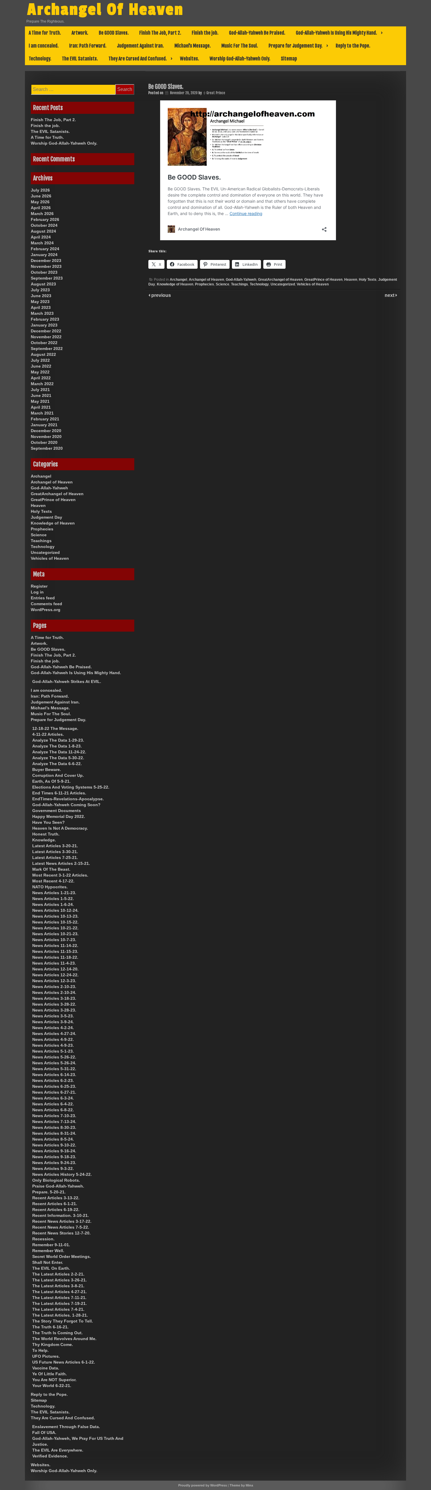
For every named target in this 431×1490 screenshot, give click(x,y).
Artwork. (80, 33)
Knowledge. (44, 840)
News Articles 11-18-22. (55, 957)
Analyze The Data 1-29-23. (58, 740)
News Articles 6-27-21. (54, 1092)
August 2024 (43, 231)
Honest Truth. (46, 834)
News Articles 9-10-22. (54, 1145)
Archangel (178, 280)
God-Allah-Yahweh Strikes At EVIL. (66, 681)
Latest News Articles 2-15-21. (61, 863)
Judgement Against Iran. (140, 46)
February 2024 (45, 248)
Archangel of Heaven (206, 280)
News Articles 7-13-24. (54, 1121)
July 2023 (40, 289)
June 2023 (41, 295)
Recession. (43, 1239)
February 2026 (45, 219)
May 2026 (40, 201)
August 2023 (43, 284)
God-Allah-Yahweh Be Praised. (257, 33)
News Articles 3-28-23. (54, 1010)
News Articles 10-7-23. (54, 939)
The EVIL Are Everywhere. (57, 1450)
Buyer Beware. (46, 769)
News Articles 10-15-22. (55, 922)
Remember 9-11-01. (51, 1244)
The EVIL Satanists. (80, 59)
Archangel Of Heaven (105, 9)
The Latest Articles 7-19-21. (59, 1303)
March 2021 (42, 413)
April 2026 (41, 207)
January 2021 (44, 424)
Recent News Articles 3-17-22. (61, 1221)
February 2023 (45, 319)
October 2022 (44, 342)
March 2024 (42, 243)
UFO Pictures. (46, 1356)
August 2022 (43, 354)
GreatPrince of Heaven (323, 280)
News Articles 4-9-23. (53, 1045)
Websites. (189, 59)
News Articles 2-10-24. (54, 992)
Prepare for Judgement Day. (296, 46)
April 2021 (41, 407)
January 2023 (44, 325)
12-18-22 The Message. (55, 728)
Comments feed (46, 603)
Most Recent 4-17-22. (53, 881)
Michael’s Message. (192, 46)
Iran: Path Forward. (87, 46)
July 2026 (40, 190)
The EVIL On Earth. (51, 1268)
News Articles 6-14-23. (54, 1074)
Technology (259, 284)
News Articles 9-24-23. (54, 1162)
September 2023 (47, 278)
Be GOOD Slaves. (114, 33)
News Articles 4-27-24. (54, 1033)
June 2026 (41, 196)
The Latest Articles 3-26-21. (59, 1280)
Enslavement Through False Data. (66, 1426)
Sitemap (289, 59)
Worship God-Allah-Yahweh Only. (240, 59)
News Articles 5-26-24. (54, 1063)
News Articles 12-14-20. (55, 969)
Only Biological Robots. (56, 1180)
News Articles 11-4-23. (54, 963)
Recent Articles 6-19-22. (55, 1209)
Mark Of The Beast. (51, 869)
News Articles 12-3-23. (54, 980)
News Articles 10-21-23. (55, 933)
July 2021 (40, 389)
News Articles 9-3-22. (53, 1168)
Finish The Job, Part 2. (160, 33)
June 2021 (41, 395)
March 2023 (42, 313)
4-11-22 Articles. (48, 734)
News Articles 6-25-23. (54, 1086)
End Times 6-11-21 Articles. (59, 793)
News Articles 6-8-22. (53, 1109)
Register (39, 586)
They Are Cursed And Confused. (137, 59)
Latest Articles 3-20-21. (55, 845)
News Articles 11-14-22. (55, 945)
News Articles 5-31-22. (54, 1068)
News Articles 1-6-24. (53, 904)
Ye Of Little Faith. (49, 1373)
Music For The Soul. (239, 46)
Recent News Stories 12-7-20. (61, 1233)
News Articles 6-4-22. (53, 1104)
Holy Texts (367, 280)
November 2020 (46, 436)
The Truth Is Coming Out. (57, 1332)
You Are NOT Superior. (54, 1379)
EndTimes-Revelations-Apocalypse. (68, 798)
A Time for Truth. (45, 33)
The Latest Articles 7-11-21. (59, 1297)
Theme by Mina (241, 1485)
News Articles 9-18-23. (54, 1156)
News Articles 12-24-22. (55, 975)
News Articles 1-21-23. (54, 892)
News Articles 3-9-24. (53, 1021)
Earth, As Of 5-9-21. (51, 781)
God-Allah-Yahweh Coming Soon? (66, 804)
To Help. (40, 1350)
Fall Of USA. (44, 1432)
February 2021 (45, 419)
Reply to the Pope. (353, 46)
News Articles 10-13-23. (55, 916)
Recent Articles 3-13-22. (55, 1197)
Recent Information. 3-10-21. (60, 1215)
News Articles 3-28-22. (54, 1004)
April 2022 (41, 378)
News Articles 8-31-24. (54, 1133)
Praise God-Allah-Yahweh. (58, 1186)
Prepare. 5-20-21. (49, 1192)
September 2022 (47, 348)
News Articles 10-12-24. (55, 910)
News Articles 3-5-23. (53, 1016)
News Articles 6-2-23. (53, 1080)
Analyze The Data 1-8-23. (57, 746)
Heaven (350, 280)
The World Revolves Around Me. (64, 1338)
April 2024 (41, 237)
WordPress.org (45, 609)
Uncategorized (283, 284)
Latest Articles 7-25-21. (55, 857)
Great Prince (215, 93)
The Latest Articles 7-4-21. (58, 1309)
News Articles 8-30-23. (54, 1127)
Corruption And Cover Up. (58, 775)
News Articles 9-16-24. (54, 1151)
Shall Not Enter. (47, 1262)
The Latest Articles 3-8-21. (58, 1285)
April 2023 (41, 307)
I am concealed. (44, 46)
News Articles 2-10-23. (54, 986)
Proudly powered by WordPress (202, 1485)
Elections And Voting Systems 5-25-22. (70, 787)
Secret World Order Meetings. (61, 1256)
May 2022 (40, 372)
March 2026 (42, 213)
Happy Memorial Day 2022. (58, 816)
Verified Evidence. (50, 1456)
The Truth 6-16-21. (50, 1327)
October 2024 (44, 225)
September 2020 (47, 448)
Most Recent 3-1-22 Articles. (60, 875)
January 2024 (44, 254)
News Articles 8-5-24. (53, 1139)
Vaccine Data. (45, 1368)
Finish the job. (205, 33)
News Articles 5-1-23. (53, 1051)
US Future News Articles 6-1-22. (63, 1362)
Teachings (239, 284)
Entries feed (43, 598)
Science (222, 284)
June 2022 (41, 366)
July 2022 (40, 360)
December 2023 (46, 260)
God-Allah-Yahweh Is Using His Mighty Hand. (336, 33)
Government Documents (56, 810)
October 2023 (44, 272)
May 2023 (40, 301)
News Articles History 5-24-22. (62, 1174)
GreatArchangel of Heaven (280, 280)
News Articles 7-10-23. (54, 1115)
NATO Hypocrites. (50, 886)
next (390, 295)
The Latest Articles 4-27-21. (59, 1291)
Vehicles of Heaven (313, 284)
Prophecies (204, 284)
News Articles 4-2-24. (53, 1027)
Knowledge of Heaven (175, 284)
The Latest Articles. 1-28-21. (60, 1315)
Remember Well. (48, 1250)
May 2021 (40, 401)
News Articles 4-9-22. (53, 1039)
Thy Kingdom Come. (52, 1344)
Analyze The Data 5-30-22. (58, 757)
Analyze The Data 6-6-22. (57, 763)
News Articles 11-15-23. (55, 951)
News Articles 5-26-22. (54, 1057)
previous (160, 295)
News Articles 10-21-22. (55, 928)
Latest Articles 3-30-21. (55, 851)
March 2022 (42, 383)
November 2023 (46, 266)
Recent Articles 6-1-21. (54, 1203)
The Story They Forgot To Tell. (62, 1321)
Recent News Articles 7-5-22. (60, 1227)
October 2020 (44, 442)
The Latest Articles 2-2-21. (58, 1274)
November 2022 (46, 336)
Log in (37, 592)
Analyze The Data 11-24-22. (59, 752)
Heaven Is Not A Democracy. (60, 828)
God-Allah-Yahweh (241, 280)
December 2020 (46, 430)
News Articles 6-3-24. (53, 1098)
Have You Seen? (48, 822)
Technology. (40, 59)
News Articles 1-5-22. (53, 898)
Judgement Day (46, 517)
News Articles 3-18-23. (54, 998)
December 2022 (46, 331)
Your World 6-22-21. (51, 1385)
